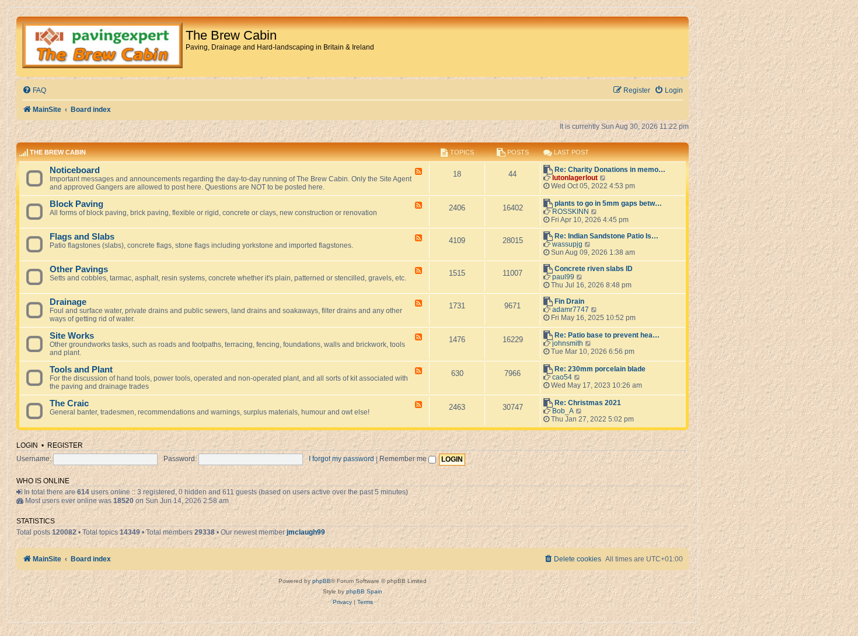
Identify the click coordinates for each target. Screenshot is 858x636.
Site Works (72, 335)
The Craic (69, 403)
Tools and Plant (81, 369)
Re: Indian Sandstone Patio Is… (606, 236)
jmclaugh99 (306, 532)
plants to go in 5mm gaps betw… (608, 203)
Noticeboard (75, 170)
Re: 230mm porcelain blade (600, 369)
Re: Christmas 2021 (587, 403)
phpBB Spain (364, 591)
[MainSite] (102, 46)
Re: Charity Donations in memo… (609, 170)
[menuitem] (34, 91)
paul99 (563, 277)
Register (65, 445)
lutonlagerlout (575, 178)
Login (27, 445)
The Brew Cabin (58, 152)
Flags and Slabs (82, 236)
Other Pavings (79, 269)
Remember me (403, 459)
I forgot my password (341, 459)
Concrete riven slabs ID (593, 269)
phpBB (321, 581)
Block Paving (76, 204)
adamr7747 (570, 309)
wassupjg (567, 244)
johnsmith (567, 343)
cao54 (562, 377)
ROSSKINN (570, 212)
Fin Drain (569, 301)
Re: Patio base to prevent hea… (607, 335)
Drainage (68, 302)
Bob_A (563, 411)
